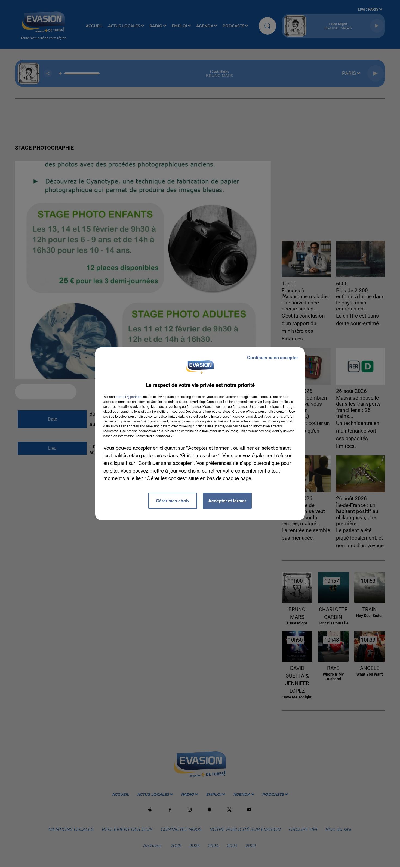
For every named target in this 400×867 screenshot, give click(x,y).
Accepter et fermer (227, 501)
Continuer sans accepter (272, 357)
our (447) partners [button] (129, 396)
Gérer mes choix (173, 501)
